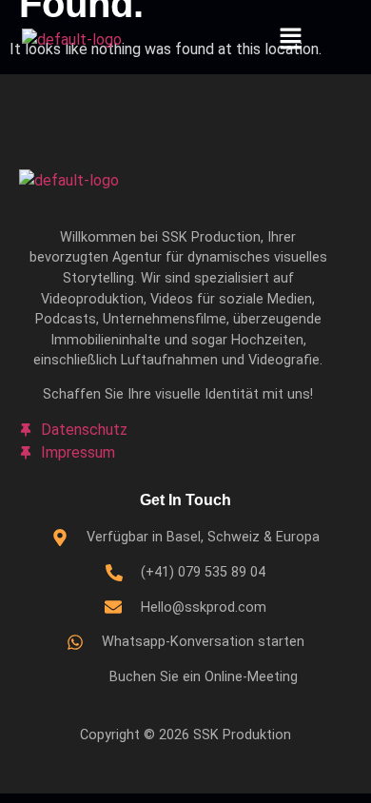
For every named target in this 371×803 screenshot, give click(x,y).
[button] (290, 40)
